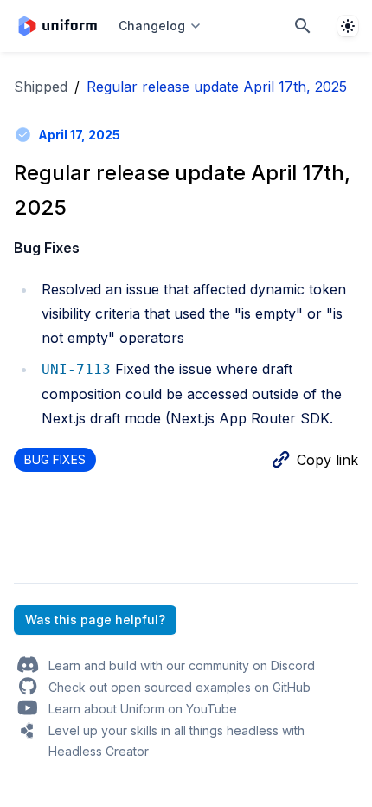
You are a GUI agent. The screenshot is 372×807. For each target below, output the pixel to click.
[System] (347, 26)
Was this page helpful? (95, 619)
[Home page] (57, 26)
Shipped (40, 86)
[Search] (303, 26)
